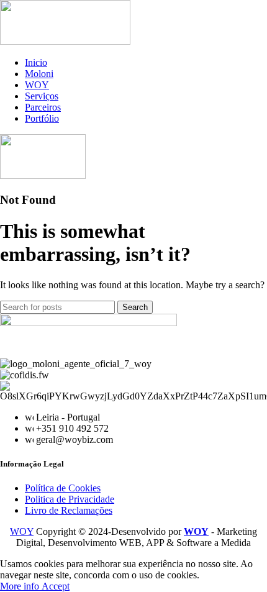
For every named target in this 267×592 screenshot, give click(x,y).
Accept (56, 586)
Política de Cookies (63, 488)
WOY (22, 531)
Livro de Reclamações (68, 510)
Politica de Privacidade (69, 499)
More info (21, 586)
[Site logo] (65, 41)
